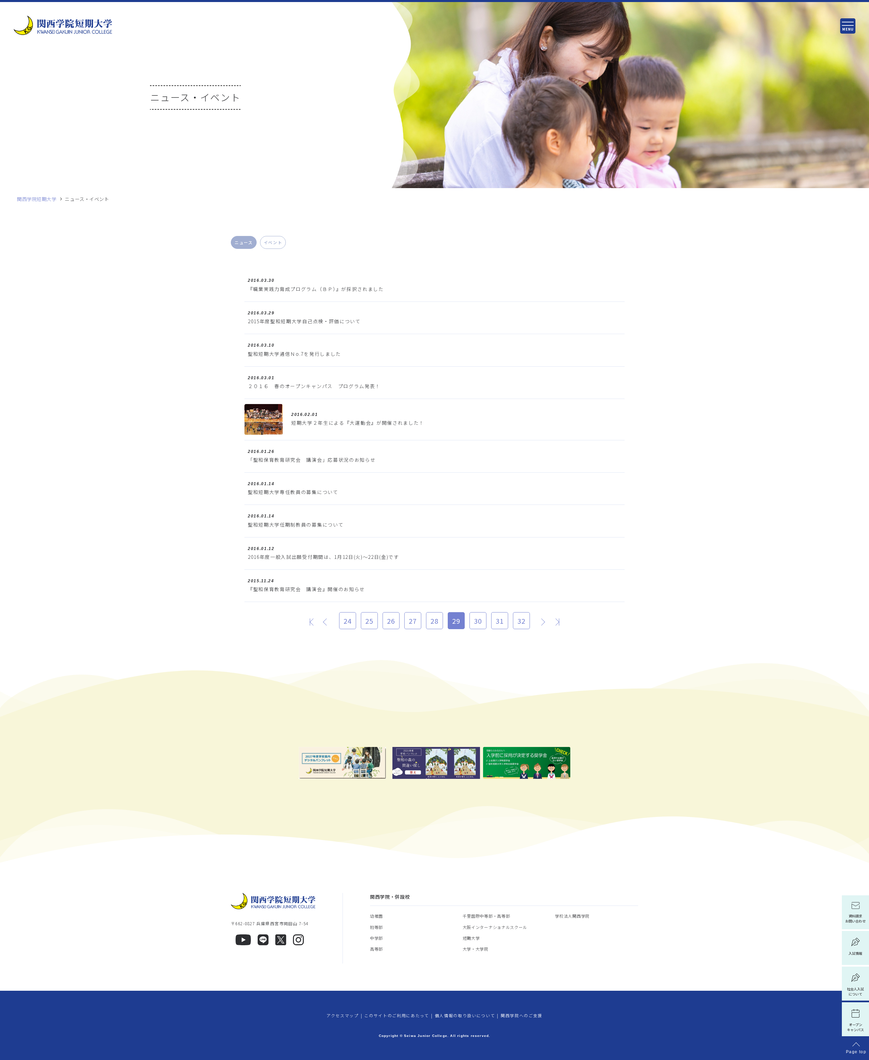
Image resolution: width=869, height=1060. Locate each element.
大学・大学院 (475, 949)
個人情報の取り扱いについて (465, 1015)
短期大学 (471, 938)
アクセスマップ (343, 1015)
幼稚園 (376, 916)
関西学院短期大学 (36, 199)
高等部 (376, 949)
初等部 (376, 927)
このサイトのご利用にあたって (396, 1015)
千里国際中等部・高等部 (486, 916)
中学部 (376, 938)
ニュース (244, 242)
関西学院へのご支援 (521, 1015)
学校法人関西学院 (572, 916)
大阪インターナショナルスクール (495, 927)
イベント (273, 242)
